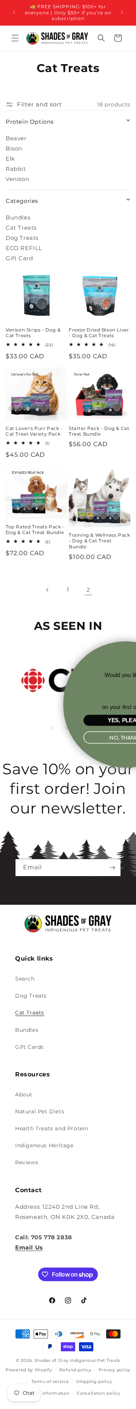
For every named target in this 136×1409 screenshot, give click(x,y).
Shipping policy (94, 1381)
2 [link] (88, 589)
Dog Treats (22, 237)
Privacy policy (114, 1369)
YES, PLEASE (73, 720)
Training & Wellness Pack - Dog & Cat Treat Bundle (99, 540)
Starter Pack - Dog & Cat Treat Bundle (99, 431)
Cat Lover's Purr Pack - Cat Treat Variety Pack (34, 431)
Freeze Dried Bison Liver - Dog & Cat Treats (99, 333)
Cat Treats (21, 227)
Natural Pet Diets (39, 1111)
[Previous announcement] (14, 12)
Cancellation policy (98, 1393)
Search (25, 978)
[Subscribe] (112, 867)
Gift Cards (29, 1047)
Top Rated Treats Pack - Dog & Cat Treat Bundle (35, 530)
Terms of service (50, 1381)
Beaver (16, 138)
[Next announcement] (122, 12)
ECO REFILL (24, 248)
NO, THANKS (73, 737)
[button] (15, 38)
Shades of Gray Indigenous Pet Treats (77, 1360)
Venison (17, 179)
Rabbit (16, 168)
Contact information (46, 1393)
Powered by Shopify (29, 1369)
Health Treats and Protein (51, 1128)
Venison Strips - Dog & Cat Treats (33, 333)
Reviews (26, 1162)
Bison (14, 148)
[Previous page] (47, 590)
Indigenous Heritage (44, 1145)
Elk (10, 158)
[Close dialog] (127, 648)
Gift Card (19, 258)
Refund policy (75, 1369)
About (23, 1094)
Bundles (18, 217)
